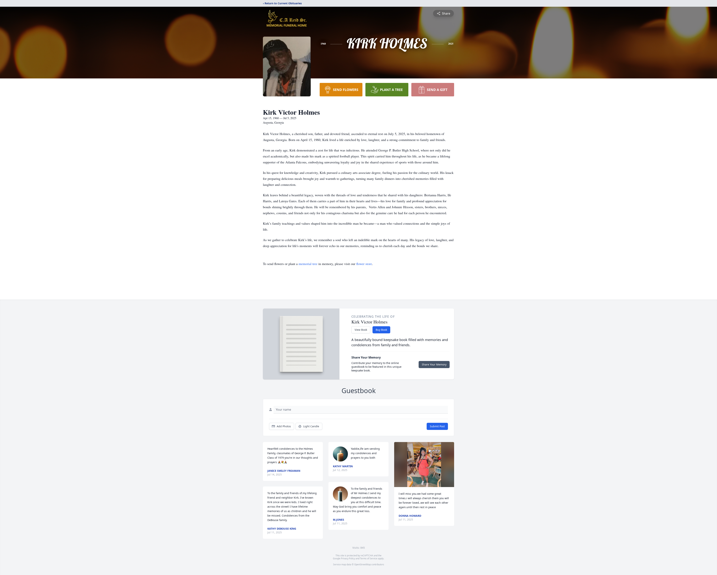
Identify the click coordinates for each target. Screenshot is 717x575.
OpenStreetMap (362, 564)
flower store (364, 263)
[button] (424, 464)
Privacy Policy (348, 558)
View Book (361, 329)
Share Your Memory (434, 364)
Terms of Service (368, 558)
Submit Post (437, 426)
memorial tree (308, 263)
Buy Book (381, 329)
